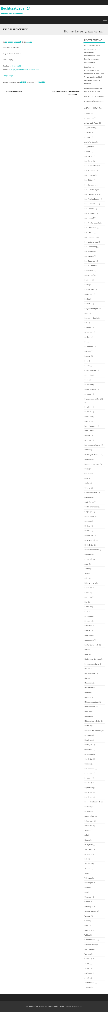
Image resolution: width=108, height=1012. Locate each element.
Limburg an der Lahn (92, 659)
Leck (86, 650)
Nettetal (87, 726)
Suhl (86, 859)
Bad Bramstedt (90, 170)
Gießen (87, 483)
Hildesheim (88, 545)
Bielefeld (87, 327)
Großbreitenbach (91, 507)
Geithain (87, 473)
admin (29, 42)
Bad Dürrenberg (90, 190)
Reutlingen (88, 797)
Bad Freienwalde (90, 204)
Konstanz (88, 621)
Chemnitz (88, 375)
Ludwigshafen (89, 673)
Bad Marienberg (90, 247)
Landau (87, 630)
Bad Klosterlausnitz (92, 223)
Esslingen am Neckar (92, 445)
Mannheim (88, 683)
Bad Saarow (89, 256)
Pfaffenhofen (89, 768)
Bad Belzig (88, 156)
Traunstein (88, 864)
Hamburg (88, 521)
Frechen (87, 450)
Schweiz (87, 830)
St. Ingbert (88, 845)
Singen (87, 840)
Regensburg (89, 787)
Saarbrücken (89, 816)
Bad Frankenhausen (92, 199)
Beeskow (87, 304)
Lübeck (87, 669)
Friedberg (88, 459)
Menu (54, 19)
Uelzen (87, 887)
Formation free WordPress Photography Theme (45, 1006)
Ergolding (88, 431)
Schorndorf (88, 821)
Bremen (87, 351)
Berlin (86, 313)
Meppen (87, 692)
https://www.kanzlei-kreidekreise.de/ (25, 69)
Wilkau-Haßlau (90, 945)
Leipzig (81, 31)
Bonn (86, 342)
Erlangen (87, 440)
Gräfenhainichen (90, 493)
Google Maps (8, 76)
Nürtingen (88, 745)
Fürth (86, 469)
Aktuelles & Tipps (91, 123)
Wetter (87, 921)
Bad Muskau (89, 251)
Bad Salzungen (90, 261)
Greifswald (88, 497)
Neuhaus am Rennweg (93, 730)
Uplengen (88, 897)
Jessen (87, 569)
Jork (86, 573)
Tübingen (88, 878)
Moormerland (89, 707)
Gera (86, 478)
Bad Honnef (89, 218)
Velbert (87, 902)
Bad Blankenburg (91, 166)
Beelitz (87, 299)
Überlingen (88, 883)
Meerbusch (88, 688)
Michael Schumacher (13, 91)
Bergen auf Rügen (91, 308)
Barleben (88, 280)
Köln (86, 612)
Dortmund (88, 416)
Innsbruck (88, 559)
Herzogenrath (89, 540)
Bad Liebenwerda (91, 242)
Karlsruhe (88, 588)
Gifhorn (87, 488)
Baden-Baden (89, 266)
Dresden (87, 421)
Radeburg (88, 783)
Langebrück (89, 640)
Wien (86, 925)
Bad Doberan (89, 175)
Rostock (87, 806)
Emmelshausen (90, 426)
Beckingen (88, 294)
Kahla (86, 578)
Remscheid (88, 792)
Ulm (86, 892)
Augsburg (88, 147)
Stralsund (88, 854)
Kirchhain (88, 607)
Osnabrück (88, 759)
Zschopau (88, 973)
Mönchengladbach (91, 702)
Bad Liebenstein (90, 237)
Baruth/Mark (89, 289)
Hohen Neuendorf (91, 550)
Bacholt (87, 151)
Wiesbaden (88, 930)
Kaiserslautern (90, 583)
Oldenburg (88, 754)
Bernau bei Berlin (91, 318)
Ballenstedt (89, 270)
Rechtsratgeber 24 (16, 8)
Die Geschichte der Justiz (94, 101)
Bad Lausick (89, 232)
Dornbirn (88, 407)
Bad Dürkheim (90, 185)
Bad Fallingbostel (91, 194)
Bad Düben (88, 180)
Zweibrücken (89, 983)
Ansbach (87, 132)
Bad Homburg (89, 213)
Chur (86, 380)
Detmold (87, 394)
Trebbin (87, 868)
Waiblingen (88, 906)
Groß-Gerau (89, 502)
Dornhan (87, 412)
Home (69, 31)
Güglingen (88, 512)
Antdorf (87, 137)
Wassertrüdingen (91, 911)
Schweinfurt (89, 826)
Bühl (86, 361)
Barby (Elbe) (89, 275)
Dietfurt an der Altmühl (93, 399)
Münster (87, 716)
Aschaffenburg (90, 142)
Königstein (88, 616)
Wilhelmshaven (90, 940)
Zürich (86, 978)
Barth (86, 285)
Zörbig (87, 963)
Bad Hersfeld (89, 209)
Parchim (87, 764)
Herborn (87, 526)
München (88, 711)
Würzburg (88, 959)
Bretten (87, 356)
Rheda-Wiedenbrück (92, 802)
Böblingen (88, 332)
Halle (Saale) (89, 516)
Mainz (86, 678)
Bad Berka (88, 161)
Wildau (87, 935)
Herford (87, 531)
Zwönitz (87, 987)
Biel (85, 323)
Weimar (87, 916)
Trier (86, 873)
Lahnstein (88, 626)
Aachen (87, 113)
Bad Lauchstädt (90, 228)
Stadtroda (88, 849)
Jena (86, 564)
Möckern (87, 697)
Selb (86, 835)
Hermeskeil (88, 535)
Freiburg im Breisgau (92, 454)
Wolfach (87, 954)
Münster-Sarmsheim (92, 721)
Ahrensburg (89, 118)
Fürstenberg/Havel (91, 464)
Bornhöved (88, 346)
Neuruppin (88, 735)
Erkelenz (87, 435)
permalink (41, 82)
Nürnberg (88, 740)
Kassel (86, 592)
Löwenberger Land (91, 664)
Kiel (85, 602)
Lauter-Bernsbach (91, 645)
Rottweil (87, 811)
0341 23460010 (15, 66)
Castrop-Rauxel (90, 370)
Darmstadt (88, 385)
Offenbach (88, 749)
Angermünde (89, 128)
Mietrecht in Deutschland (94, 96)
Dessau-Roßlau (90, 389)
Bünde (87, 366)
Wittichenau (89, 949)
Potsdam (88, 778)
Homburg (88, 554)
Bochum (87, 337)
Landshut (88, 635)
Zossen (87, 968)
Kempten (88, 597)
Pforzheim (88, 773)
